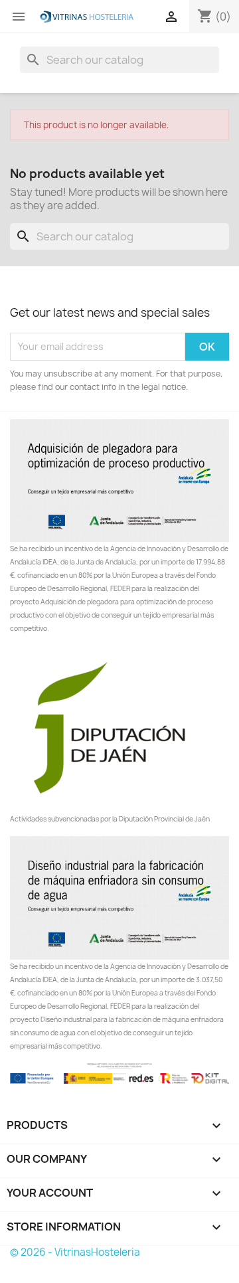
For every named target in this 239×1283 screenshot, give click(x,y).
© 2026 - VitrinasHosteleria (75, 1252)
